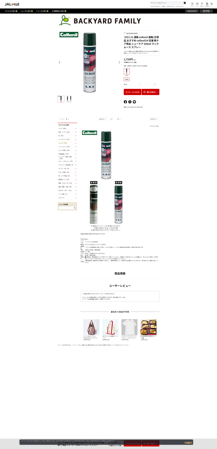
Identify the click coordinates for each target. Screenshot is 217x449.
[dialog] (106, 442)
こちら (107, 440)
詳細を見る (102, 119)
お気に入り (155, 84)
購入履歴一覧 (93, 299)
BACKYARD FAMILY (132, 33)
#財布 (163, 6)
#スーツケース (179, 6)
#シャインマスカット (155, 6)
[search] (185, 3)
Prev (60, 62)
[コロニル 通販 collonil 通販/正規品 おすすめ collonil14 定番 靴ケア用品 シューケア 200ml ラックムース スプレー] (89, 62)
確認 (188, 443)
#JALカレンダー (170, 6)
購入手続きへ (152, 92)
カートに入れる (134, 92)
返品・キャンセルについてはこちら (133, 107)
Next (119, 62)
